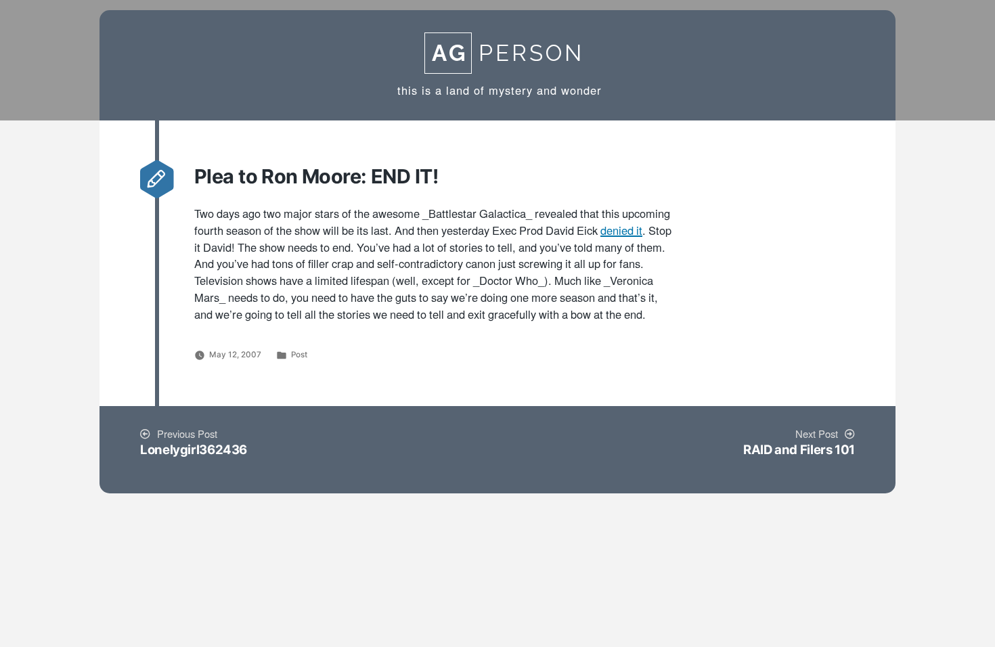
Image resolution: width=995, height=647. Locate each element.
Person (508, 53)
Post (299, 354)
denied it (621, 231)
